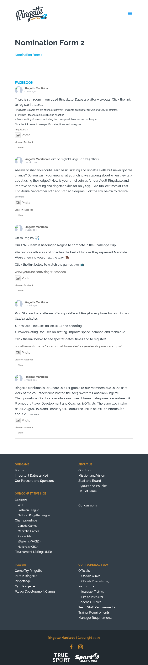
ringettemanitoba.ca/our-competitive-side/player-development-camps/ (68, 346)
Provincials (24, 536)
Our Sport (85, 470)
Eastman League (28, 510)
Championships (26, 520)
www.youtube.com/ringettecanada (40, 272)
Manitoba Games (28, 531)
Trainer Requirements (94, 612)
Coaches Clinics (89, 602)
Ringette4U (23, 581)
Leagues (21, 499)
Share (21, 147)
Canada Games (27, 525)
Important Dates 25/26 (31, 475)
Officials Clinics (90, 576)
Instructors (86, 586)
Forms (19, 470)
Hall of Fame (87, 491)
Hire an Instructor (92, 597)
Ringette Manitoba (36, 88)
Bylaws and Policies (92, 486)
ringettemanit (22, 129)
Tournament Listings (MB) (33, 552)
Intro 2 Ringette (26, 576)
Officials (84, 571)
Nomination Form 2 (29, 55)
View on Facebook (24, 142)
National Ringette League (34, 515)
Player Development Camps (35, 591)
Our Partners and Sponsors (34, 481)
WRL (21, 504)
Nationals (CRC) (28, 546)
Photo (26, 135)
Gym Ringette (25, 586)
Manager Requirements (95, 618)
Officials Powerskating (95, 581)
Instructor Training (92, 591)
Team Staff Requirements (96, 607)
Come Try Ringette (28, 571)
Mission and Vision (91, 475)
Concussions (87, 505)
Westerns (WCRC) (29, 541)
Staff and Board (89, 481)
